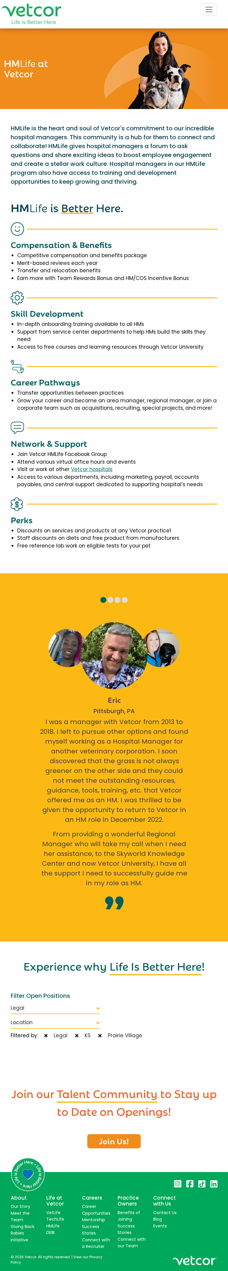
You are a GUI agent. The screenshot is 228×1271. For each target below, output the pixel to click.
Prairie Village (123, 1035)
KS (86, 1035)
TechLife (55, 1219)
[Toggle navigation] (209, 9)
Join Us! (114, 1140)
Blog (157, 1219)
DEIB (50, 1232)
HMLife (53, 1226)
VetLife (53, 1213)
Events (160, 1226)
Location (22, 1022)
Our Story (20, 1206)
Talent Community (107, 1093)
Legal (17, 1007)
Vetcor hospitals (92, 469)
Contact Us (165, 1213)
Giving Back (22, 1227)
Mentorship (93, 1220)
